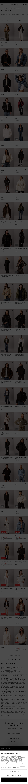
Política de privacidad (14, 767)
